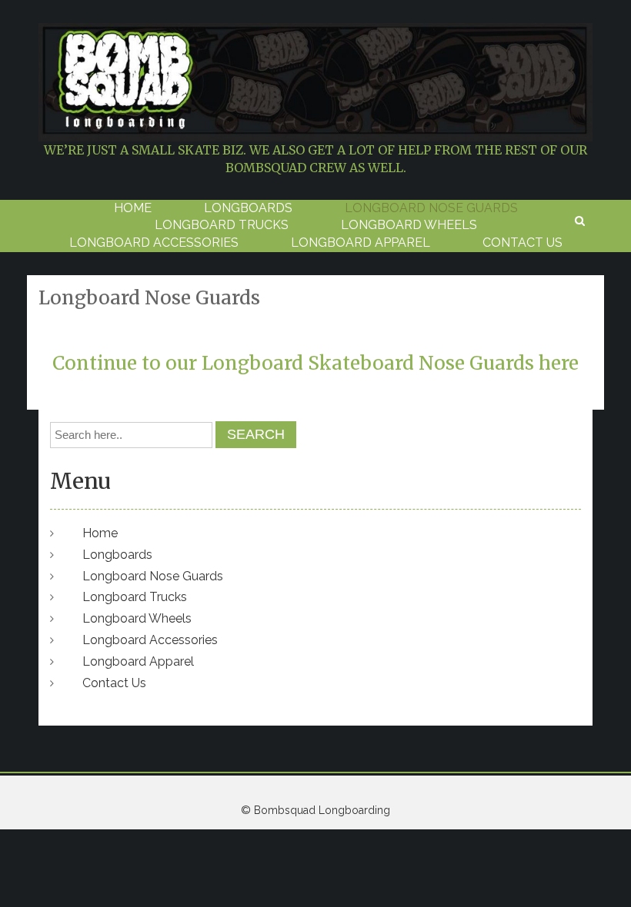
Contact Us (522, 242)
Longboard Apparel (360, 242)
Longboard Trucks (222, 225)
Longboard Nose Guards (431, 208)
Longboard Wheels (409, 225)
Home (133, 208)
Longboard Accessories (154, 242)
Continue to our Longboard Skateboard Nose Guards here (315, 363)
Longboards (248, 208)
